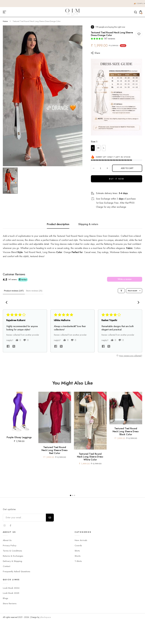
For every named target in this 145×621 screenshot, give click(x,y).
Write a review (125, 279)
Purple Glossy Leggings (19, 437)
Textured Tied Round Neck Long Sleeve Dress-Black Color (126, 431)
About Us (7, 540)
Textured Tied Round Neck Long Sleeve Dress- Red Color (54, 450)
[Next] (137, 302)
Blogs (5, 598)
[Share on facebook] (8, 347)
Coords (78, 545)
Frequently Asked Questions (16, 571)
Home (5, 21)
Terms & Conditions (12, 550)
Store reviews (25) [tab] (34, 291)
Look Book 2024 (11, 588)
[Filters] (121, 290)
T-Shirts (78, 561)
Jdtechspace (45, 617)
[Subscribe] (50, 518)
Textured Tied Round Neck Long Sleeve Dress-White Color (90, 456)
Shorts (77, 556)
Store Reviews (9, 603)
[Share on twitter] (13, 347)
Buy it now (116, 179)
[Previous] (7, 302)
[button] (97, 38)
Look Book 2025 (11, 593)
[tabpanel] (11, 181)
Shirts (77, 550)
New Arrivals (81, 540)
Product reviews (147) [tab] (14, 291)
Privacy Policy (9, 545)
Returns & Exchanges (13, 556)
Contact (6, 566)
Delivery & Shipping (12, 561)
